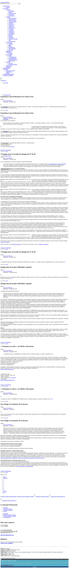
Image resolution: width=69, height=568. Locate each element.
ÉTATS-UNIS (9, 42)
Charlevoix (11, 23)
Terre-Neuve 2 (12, 15)
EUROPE (8, 62)
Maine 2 (10, 46)
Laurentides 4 (11, 34)
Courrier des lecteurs (7, 508)
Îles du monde (9, 54)
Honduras (11, 53)
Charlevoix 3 (11, 25)
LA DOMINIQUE (13, 57)
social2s (6, 110)
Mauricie (10, 35)
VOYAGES (5, 8)
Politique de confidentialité (7, 565)
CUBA (10, 56)
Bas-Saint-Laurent (12, 18)
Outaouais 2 (11, 37)
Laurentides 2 (11, 31)
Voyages (5, 511)
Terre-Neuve (11, 14)
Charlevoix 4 (11, 26)
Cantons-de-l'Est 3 (12, 21)
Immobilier (5, 513)
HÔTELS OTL (12, 28)
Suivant (4, 491)
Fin (4, 492)
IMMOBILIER (6, 68)
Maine (10, 45)
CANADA (8, 9)
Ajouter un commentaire (6, 150)
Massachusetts (12, 47)
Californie (11, 43)
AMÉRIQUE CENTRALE (9, 52)
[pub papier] (3, 80)
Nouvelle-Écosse (12, 13)
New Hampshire (12, 48)
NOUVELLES (6, 6)
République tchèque (13, 64)
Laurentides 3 (11, 32)
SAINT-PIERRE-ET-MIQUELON (13, 60)
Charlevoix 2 (11, 24)
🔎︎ (19, 3)
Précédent (5, 478)
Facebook (41, 244)
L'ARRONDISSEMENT (8, 74)
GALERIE (5, 69)
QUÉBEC (8, 17)
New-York (11, 49)
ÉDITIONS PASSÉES (8, 75)
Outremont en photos (10, 70)
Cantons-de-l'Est (12, 19)
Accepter (34, 566)
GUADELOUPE (12, 58)
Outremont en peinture (9, 72)
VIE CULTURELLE (7, 100)
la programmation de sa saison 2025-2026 (56, 164)
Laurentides (11, 30)
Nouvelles (5, 507)
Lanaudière (11, 29)
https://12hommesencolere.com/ (7, 369)
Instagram (46, 244)
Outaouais (11, 36)
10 (3, 490)
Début (4, 476)
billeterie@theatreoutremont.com (7, 380)
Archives (8, 7)
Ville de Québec (12, 41)
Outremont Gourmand (8, 510)
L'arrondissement (7, 517)
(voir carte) (12, 146)
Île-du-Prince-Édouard (11, 11)
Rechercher (3, 3)
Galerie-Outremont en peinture (9, 516)
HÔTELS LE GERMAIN (9, 66)
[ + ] (16, 107)
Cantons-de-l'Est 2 (12, 20)
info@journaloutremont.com (7, 535)
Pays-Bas (11, 63)
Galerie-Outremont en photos (9, 514)
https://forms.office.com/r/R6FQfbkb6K (24, 466)
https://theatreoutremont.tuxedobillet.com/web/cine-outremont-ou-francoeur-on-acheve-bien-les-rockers (22, 458)
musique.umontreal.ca (5, 242)
